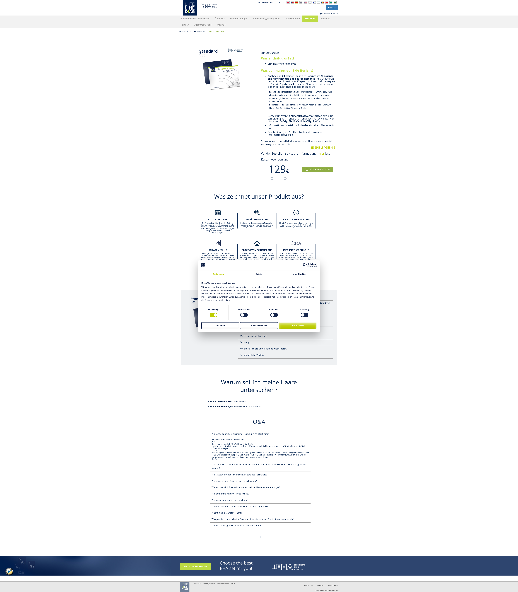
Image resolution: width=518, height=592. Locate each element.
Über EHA (220, 18)
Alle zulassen (298, 325)
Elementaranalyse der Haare (195, 18)
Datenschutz (333, 585)
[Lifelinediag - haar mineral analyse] (204, 8)
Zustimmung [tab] (219, 274)
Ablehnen (220, 325)
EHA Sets (199, 31)
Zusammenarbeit (202, 24)
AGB (233, 583)
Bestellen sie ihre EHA (195, 566)
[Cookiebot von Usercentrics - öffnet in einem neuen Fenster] (305, 265)
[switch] (244, 315)
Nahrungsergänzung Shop (266, 18)
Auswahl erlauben (259, 325)
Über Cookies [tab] (299, 274)
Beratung (325, 18)
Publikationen (293, 18)
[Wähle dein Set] (263, 565)
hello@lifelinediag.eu (272, 2)
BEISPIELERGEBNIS (322, 147)
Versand (197, 583)
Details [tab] (259, 274)
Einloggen (332, 7)
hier (321, 153)
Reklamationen (223, 583)
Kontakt (320, 585)
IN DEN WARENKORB (319, 169)
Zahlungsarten (209, 583)
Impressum (308, 585)
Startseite (184, 31)
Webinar (221, 24)
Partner (185, 24)
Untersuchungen (238, 18)
